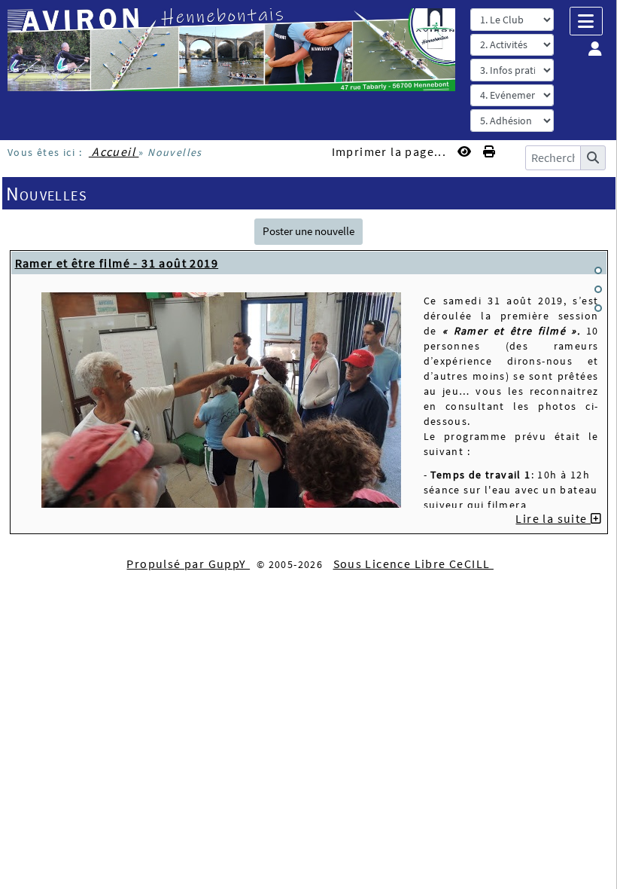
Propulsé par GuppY (188, 563)
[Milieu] (598, 289)
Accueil (114, 151)
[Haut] (598, 270)
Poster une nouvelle (308, 231)
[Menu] (586, 21)
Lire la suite (553, 518)
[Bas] (598, 308)
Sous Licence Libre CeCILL (413, 563)
